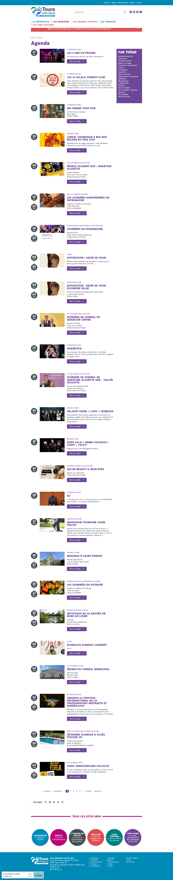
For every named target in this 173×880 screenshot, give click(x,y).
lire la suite (75, 61)
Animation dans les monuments (125, 57)
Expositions (122, 72)
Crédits (128, 860)
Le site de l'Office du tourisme (114, 837)
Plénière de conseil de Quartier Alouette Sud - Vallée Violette (90, 380)
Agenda (114, 2)
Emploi (132, 2)
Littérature (122, 79)
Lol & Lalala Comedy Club (86, 77)
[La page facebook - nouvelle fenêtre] (130, 12)
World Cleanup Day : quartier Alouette (89, 167)
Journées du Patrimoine (85, 228)
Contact (139, 2)
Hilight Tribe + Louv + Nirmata (90, 411)
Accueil (33, 38)
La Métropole (41, 22)
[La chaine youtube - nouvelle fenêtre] (134, 12)
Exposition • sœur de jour (86, 257)
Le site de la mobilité (40, 837)
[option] (40, 837)
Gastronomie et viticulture (128, 76)
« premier (46, 791)
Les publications (43, 25)
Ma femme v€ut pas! (81, 108)
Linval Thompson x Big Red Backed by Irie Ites (87, 138)
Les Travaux (108, 22)
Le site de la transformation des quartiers (77, 837)
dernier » (98, 791)
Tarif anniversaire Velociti (88, 766)
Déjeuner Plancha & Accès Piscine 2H (86, 736)
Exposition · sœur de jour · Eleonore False (87, 287)
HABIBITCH (74, 348)
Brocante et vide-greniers (127, 65)
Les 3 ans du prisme (81, 52)
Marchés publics (123, 2)
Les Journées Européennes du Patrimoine (88, 199)
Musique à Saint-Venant (84, 555)
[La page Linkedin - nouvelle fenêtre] (137, 12)
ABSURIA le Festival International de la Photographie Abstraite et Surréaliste (87, 701)
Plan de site (130, 862)
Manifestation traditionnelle (123, 82)
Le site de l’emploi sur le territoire (95, 837)
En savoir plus (7, 876)
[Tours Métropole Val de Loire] (43, 12)
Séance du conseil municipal (88, 669)
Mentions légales (132, 858)
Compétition (122, 70)
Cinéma (121, 67)
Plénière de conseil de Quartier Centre (83, 318)
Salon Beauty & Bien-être (85, 469)
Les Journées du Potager (85, 584)
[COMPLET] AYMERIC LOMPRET (87, 644)
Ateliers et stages (124, 63)
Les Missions (61, 22)
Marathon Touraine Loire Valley (86, 523)
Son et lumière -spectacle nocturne (128, 91)
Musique (121, 85)
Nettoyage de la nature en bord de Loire (86, 615)
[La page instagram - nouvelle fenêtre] (140, 12)
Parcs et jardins (124, 88)
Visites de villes (124, 97)
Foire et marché (124, 74)
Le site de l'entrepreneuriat (58, 837)
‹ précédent (57, 791)
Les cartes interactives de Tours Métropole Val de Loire (133, 837)
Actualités (107, 2)
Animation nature (125, 61)
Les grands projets (85, 22)
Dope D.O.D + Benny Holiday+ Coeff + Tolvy (87, 443)
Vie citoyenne (123, 94)
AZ (68, 495)
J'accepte (38, 875)
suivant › (89, 791)
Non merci (30, 875)
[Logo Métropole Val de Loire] (39, 863)
